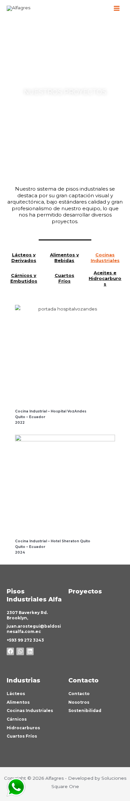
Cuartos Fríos (64, 278)
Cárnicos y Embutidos (23, 278)
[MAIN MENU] (117, 8)
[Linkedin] (30, 651)
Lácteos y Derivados (23, 257)
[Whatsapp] (20, 651)
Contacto (79, 693)
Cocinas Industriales (105, 257)
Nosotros (78, 702)
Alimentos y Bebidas (64, 257)
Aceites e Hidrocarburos (105, 278)
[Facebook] (10, 651)
